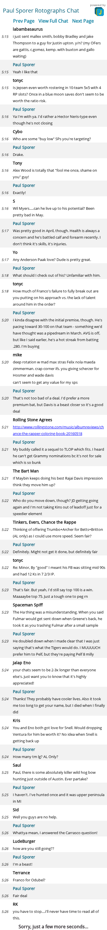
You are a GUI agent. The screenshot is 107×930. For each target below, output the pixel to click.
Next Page (83, 21)
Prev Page (24, 21)
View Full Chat (53, 21)
